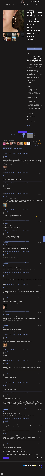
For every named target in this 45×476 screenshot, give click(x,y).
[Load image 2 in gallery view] (9, 35)
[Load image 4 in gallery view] (22, 35)
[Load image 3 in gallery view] (18, 35)
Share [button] (29, 125)
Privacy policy (40, 470)
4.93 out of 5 (17, 134)
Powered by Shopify (29, 470)
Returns (23, 454)
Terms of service (26, 471)
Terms (32, 454)
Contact (19, 454)
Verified (36, 145)
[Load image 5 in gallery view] (5, 39)
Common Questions (13, 454)
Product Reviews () (17, 148)
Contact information (39, 471)
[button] (4, 1)
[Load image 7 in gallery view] (14, 39)
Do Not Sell (36, 454)
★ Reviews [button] (44, 239)
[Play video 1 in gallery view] (14, 35)
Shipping (28, 454)
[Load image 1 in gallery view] (5, 35)
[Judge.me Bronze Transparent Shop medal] (39, 142)
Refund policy (35, 470)
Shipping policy (32, 471)
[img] (14, 134)
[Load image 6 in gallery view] (9, 39)
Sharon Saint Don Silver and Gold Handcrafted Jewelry (17, 153)
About (8, 454)
